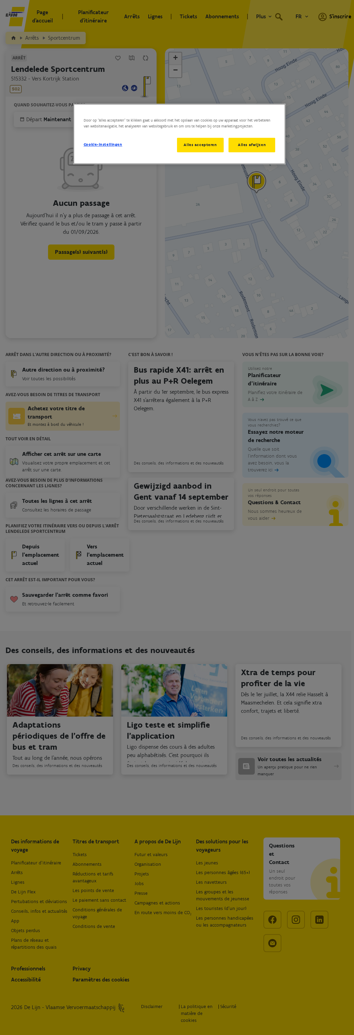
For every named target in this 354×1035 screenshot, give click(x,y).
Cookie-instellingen (103, 144)
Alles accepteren (200, 144)
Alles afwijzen (252, 144)
